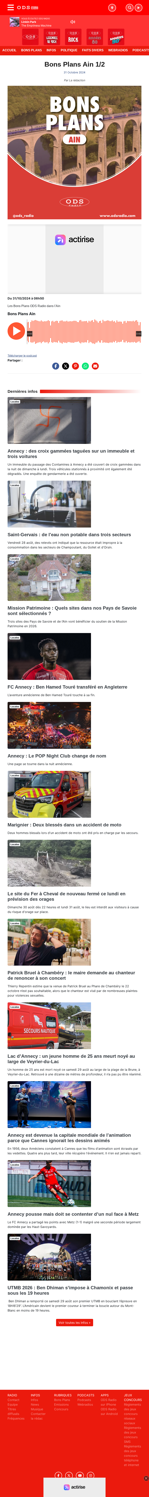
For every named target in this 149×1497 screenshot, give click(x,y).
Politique (69, 50)
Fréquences (16, 1418)
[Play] (5, 34)
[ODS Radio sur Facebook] (58, 1475)
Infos (51, 50)
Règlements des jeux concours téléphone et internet (132, 1455)
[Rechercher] (129, 8)
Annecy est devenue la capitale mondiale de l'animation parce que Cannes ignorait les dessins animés (69, 1137)
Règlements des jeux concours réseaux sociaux (132, 1414)
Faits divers (93, 50)
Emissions (61, 1404)
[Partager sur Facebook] (54, 368)
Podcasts (84, 1400)
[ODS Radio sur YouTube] (80, 1475)
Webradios (118, 50)
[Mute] (73, 22)
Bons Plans (31, 50)
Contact (13, 1400)
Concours (61, 1409)
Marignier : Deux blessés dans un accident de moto (64, 824)
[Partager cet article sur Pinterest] (74, 368)
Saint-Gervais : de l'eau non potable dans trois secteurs (69, 534)
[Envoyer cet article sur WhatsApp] (84, 368)
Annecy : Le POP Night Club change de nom (57, 755)
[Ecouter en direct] (138, 8)
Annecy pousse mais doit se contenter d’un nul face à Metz (73, 1214)
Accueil (9, 50)
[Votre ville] (112, 8)
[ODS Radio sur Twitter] (69, 1475)
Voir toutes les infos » (75, 1323)
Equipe (13, 1404)
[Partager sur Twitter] (64, 368)
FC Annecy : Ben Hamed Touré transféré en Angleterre (67, 687)
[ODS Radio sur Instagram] (90, 1475)
